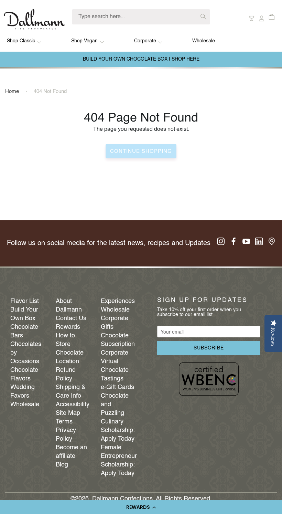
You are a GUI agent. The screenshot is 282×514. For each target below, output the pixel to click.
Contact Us (71, 318)
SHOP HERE (185, 59)
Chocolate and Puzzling (115, 404)
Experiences (118, 301)
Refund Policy (66, 374)
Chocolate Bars (24, 331)
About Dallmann (69, 305)
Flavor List (24, 301)
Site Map (68, 413)
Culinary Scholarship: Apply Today (118, 430)
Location (67, 361)
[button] (141, 507)
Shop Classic (21, 41)
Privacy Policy (66, 434)
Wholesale (203, 41)
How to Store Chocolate (70, 344)
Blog (62, 465)
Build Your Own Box (24, 314)
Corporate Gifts (114, 322)
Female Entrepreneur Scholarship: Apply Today (118, 460)
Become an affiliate (71, 451)
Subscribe (209, 348)
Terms (64, 422)
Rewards (68, 327)
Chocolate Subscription (118, 340)
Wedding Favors (22, 391)
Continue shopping (141, 151)
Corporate (145, 41)
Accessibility (72, 404)
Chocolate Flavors (24, 374)
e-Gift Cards (117, 387)
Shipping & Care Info (71, 391)
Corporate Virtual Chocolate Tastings (115, 366)
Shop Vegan (84, 41)
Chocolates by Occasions (25, 353)
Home (12, 91)
